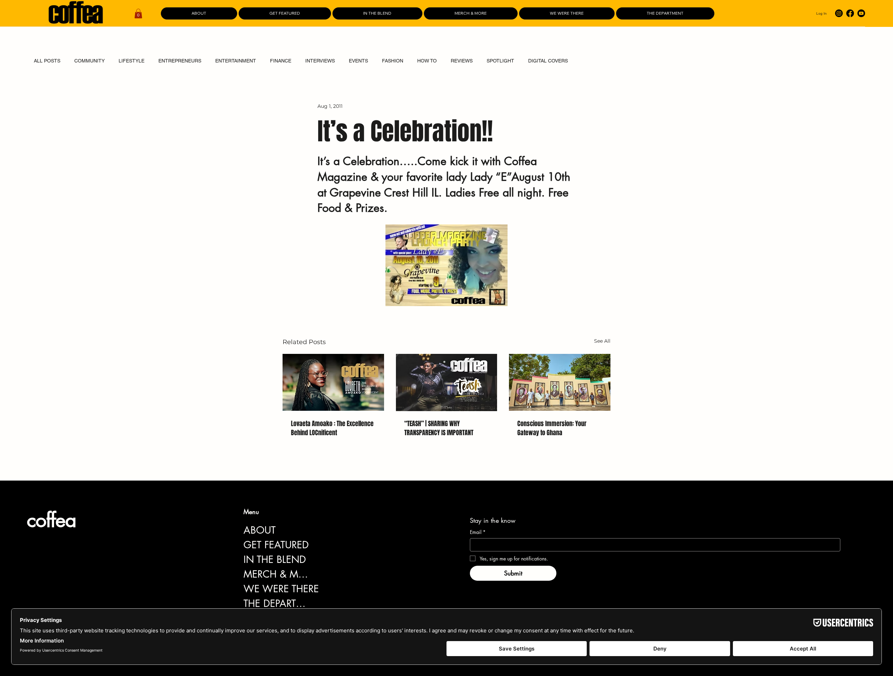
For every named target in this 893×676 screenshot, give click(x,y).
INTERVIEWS (320, 61)
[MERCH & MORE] (320, 574)
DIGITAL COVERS (548, 61)
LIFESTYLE (131, 61)
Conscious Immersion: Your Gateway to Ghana (551, 428)
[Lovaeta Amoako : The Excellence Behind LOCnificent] (333, 382)
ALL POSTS (47, 61)
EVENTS (358, 61)
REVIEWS (462, 61)
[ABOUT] (320, 530)
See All (602, 341)
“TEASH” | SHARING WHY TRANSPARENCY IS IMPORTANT (438, 428)
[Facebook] (850, 13)
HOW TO (427, 61)
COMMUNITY (89, 61)
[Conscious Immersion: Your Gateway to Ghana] (559, 382)
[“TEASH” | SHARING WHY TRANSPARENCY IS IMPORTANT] (446, 382)
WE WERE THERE (281, 588)
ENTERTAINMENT (235, 61)
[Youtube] (861, 13)
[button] (138, 13)
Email (478, 532)
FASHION (392, 61)
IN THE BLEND (274, 559)
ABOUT (259, 530)
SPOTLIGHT (500, 61)
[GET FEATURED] (320, 544)
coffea (51, 520)
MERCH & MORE (277, 574)
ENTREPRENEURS (179, 61)
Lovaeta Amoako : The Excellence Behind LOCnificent (332, 428)
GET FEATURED (276, 544)
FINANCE (280, 61)
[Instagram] (839, 13)
